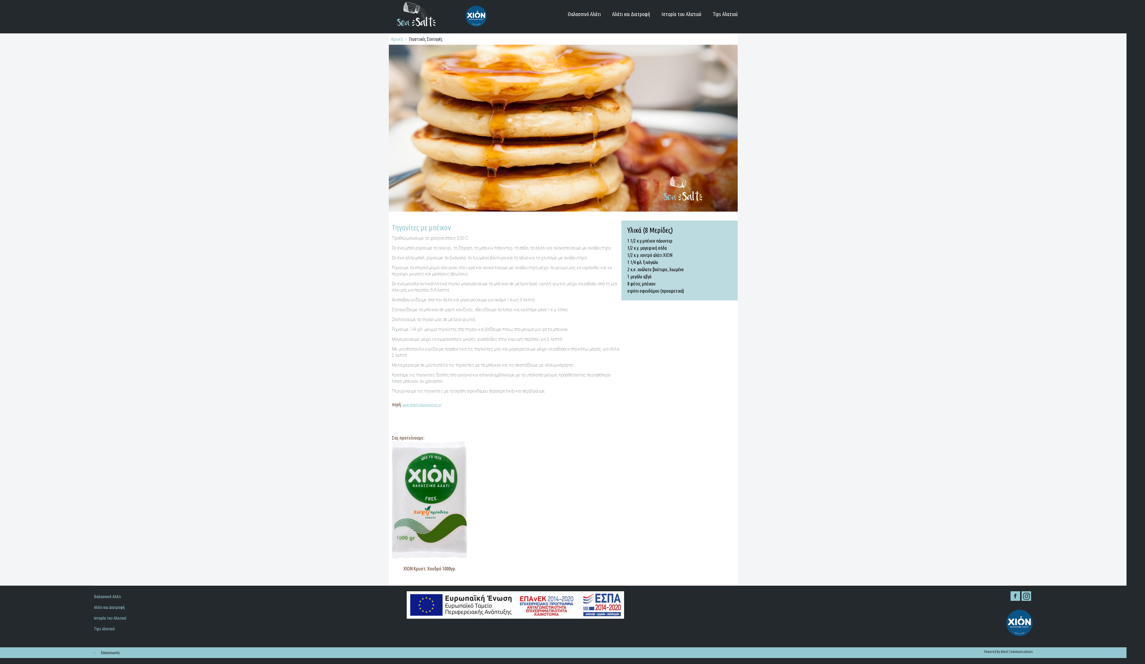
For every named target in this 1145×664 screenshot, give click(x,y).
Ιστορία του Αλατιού (681, 14)
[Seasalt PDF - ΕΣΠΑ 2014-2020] (563, 605)
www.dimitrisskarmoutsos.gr (422, 405)
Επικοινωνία (110, 652)
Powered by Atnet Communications (1008, 652)
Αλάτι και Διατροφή (631, 14)
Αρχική (397, 39)
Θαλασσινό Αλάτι (584, 14)
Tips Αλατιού (725, 14)
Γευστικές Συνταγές (425, 39)
